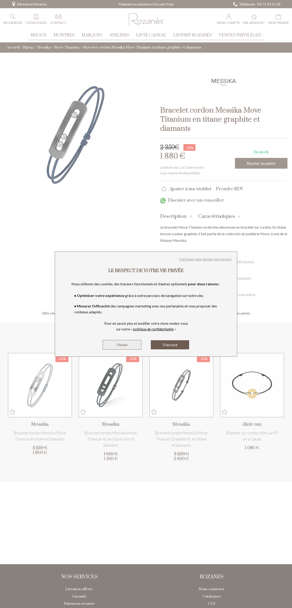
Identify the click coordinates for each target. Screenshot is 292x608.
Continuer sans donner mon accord (205, 259)
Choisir (122, 345)
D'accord (170, 345)
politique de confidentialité (153, 329)
